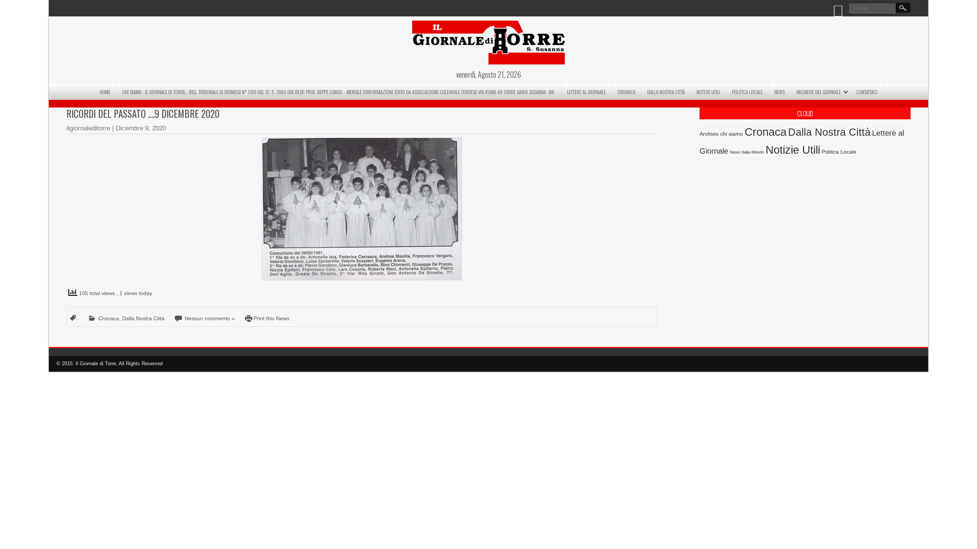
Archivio (709, 134)
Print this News (271, 318)
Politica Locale (747, 92)
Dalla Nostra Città (666, 92)
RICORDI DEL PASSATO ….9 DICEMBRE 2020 (142, 113)
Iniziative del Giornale (818, 92)
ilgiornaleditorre (88, 128)
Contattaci (866, 92)
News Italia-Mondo (747, 152)
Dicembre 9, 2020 (141, 128)
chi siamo (731, 134)
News (779, 92)
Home (105, 92)
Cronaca (626, 92)
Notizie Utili (708, 92)
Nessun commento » (210, 318)
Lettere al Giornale (586, 92)
